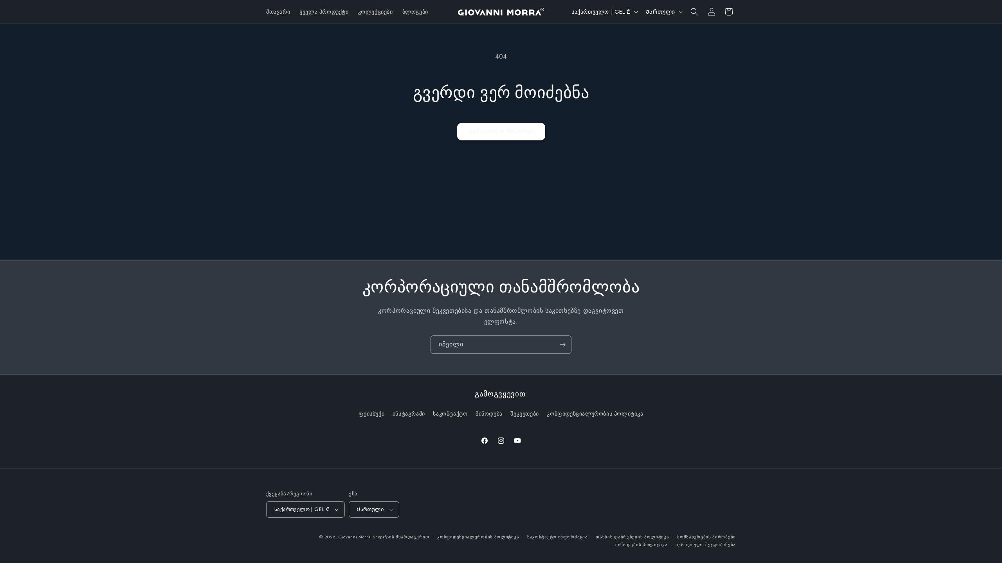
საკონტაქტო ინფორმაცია (557, 537)
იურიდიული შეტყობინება (706, 544)
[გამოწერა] (562, 344)
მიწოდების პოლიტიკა (641, 544)
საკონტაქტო (450, 414)
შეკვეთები (524, 414)
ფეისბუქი (371, 414)
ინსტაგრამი (409, 414)
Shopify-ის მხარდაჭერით (401, 537)
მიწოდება (489, 414)
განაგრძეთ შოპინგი (501, 131)
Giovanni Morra (355, 537)
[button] (694, 11)
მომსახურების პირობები (706, 537)
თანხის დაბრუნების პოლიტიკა (632, 537)
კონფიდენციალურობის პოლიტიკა (595, 414)
